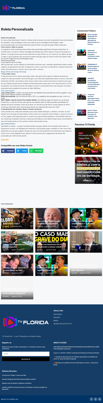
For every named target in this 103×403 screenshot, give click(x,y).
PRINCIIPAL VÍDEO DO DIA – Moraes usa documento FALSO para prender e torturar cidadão (49, 244)
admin (7, 226)
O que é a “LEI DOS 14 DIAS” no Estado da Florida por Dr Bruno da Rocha (76, 353)
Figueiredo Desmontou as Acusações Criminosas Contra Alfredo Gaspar (93, 54)
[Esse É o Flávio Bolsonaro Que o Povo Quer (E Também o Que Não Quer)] (81, 112)
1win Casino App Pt (7, 91)
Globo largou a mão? (11, 224)
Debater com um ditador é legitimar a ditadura (16, 383)
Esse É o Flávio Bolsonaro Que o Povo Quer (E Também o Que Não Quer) (93, 114)
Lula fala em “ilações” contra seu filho (14, 375)
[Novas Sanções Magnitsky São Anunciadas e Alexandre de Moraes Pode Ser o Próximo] (81, 37)
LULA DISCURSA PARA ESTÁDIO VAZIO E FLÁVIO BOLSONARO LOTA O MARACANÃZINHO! (16, 291)
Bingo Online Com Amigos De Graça (13, 72)
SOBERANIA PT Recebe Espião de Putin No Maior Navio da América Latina (93, 68)
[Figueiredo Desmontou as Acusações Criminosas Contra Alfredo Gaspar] (81, 53)
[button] (8, 151)
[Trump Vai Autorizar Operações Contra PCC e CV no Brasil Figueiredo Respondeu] (81, 97)
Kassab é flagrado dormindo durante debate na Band (19, 379)
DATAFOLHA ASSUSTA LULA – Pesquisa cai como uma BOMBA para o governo (85, 267)
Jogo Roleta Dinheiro (8, 124)
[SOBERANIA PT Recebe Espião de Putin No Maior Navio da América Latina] (81, 67)
